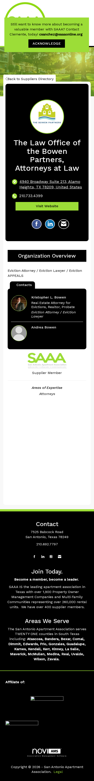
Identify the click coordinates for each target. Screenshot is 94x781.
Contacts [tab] (24, 285)
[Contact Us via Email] (59, 556)
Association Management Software (47, 756)
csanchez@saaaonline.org (61, 34)
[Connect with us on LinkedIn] (42, 556)
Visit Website (47, 206)
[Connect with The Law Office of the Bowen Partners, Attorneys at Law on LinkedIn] (50, 224)
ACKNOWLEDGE (47, 43)
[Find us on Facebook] (34, 556)
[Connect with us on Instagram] (51, 556)
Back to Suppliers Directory (30, 79)
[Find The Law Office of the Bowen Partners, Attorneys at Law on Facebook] (37, 224)
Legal (58, 772)
